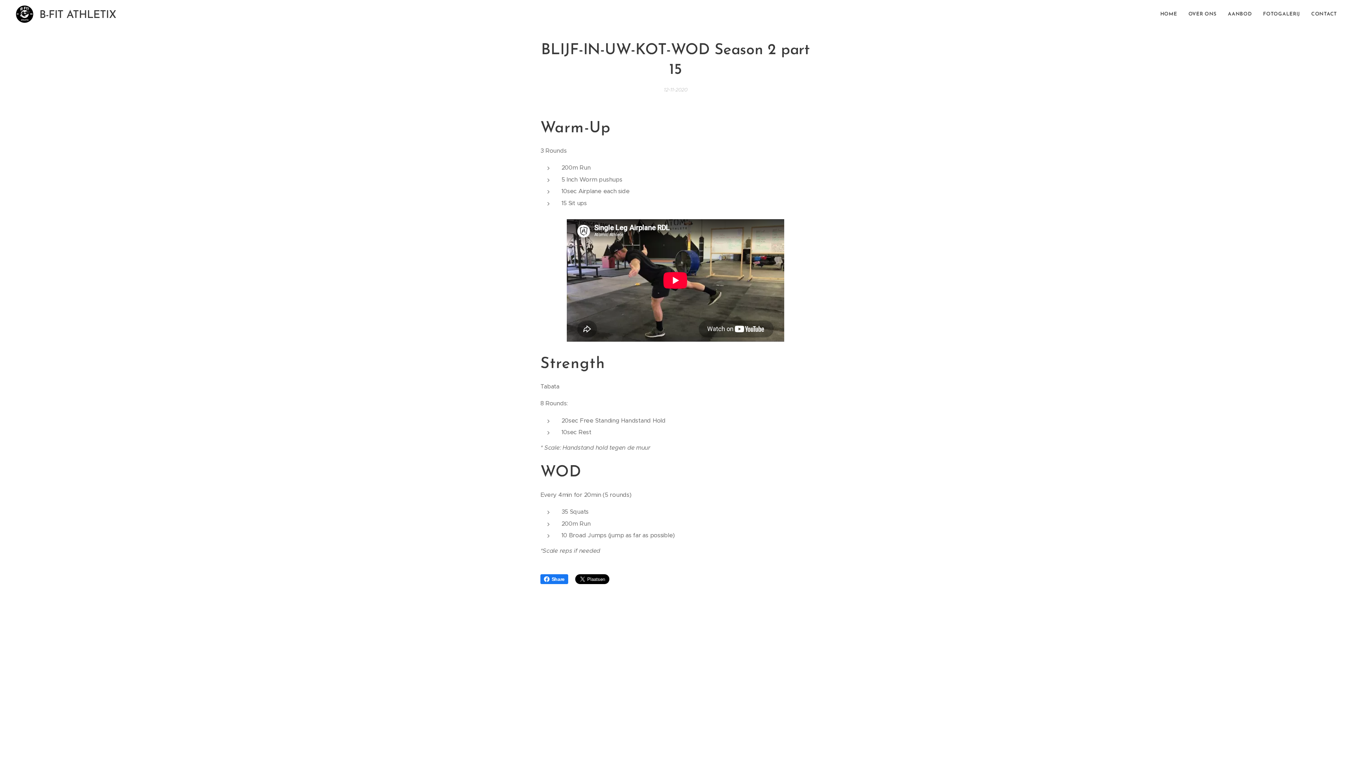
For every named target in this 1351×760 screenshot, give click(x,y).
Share (558, 579)
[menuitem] (1171, 14)
